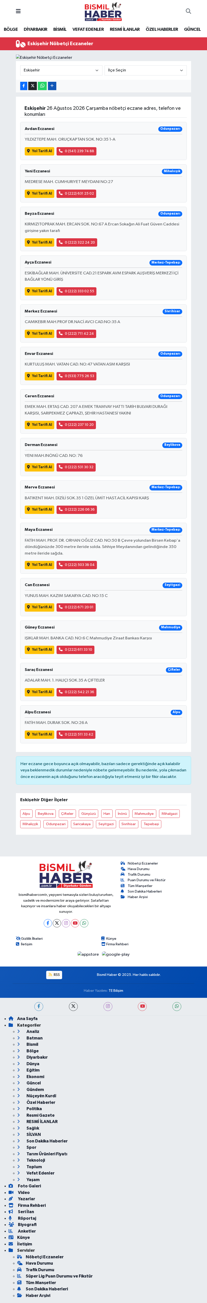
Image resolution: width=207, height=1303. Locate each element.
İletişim (26, 944)
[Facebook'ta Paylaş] (23, 86)
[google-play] (116, 954)
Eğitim (33, 1070)
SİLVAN (33, 1134)
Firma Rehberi (117, 944)
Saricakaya (82, 824)
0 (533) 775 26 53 (79, 376)
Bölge (32, 1051)
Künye (111, 939)
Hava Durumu (138, 869)
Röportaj (26, 1218)
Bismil (32, 1044)
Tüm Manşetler (140, 886)
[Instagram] (66, 923)
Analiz (32, 1031)
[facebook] (38, 1006)
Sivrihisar (128, 824)
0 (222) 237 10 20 (79, 425)
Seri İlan (25, 1212)
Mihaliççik (30, 824)
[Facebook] (48, 923)
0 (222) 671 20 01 (79, 607)
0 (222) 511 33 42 (79, 734)
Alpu (26, 814)
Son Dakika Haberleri (145, 891)
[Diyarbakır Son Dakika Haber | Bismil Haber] (103, 11)
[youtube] (142, 1006)
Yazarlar (26, 1199)
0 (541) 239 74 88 (79, 151)
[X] (57, 923)
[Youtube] (75, 923)
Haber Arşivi (138, 897)
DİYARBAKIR (35, 29)
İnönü (122, 814)
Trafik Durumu (139, 874)
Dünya (32, 1064)
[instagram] (108, 1006)
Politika (34, 1109)
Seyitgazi (106, 824)
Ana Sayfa (27, 1019)
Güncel (33, 1083)
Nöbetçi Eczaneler (143, 863)
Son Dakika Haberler (47, 1141)
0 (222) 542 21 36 (79, 692)
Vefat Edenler (40, 1173)
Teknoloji (35, 1160)
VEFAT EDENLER (88, 29)
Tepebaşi (151, 824)
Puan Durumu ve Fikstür (147, 880)
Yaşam (33, 1180)
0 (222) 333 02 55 (79, 291)
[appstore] (88, 954)
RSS (56, 975)
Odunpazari (56, 824)
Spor (31, 1147)
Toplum (34, 1167)
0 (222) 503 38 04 (80, 565)
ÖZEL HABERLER (162, 29)
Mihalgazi (169, 814)
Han (107, 814)
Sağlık (32, 1128)
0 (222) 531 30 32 (79, 467)
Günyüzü (88, 814)
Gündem (35, 1089)
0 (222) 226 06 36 (80, 509)
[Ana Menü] (18, 11)
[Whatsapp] (84, 923)
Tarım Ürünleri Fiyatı (46, 1154)
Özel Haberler (40, 1102)
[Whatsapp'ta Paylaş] (42, 86)
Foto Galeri (29, 1186)
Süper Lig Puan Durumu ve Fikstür (59, 1276)
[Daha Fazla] (52, 86)
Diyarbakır (37, 1057)
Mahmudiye (144, 814)
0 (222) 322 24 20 (80, 242)
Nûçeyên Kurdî (41, 1096)
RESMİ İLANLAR (125, 29)
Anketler (26, 1231)
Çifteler (67, 814)
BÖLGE (11, 29)
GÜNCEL (192, 29)
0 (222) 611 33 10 (78, 650)
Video (23, 1192)
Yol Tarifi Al (42, 151)
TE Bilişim (116, 991)
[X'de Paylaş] (32, 86)
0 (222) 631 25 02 (79, 193)
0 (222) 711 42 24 (79, 333)
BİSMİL (59, 29)
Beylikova (46, 814)
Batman (34, 1038)
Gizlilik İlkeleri (32, 939)
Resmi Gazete (40, 1115)
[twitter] (73, 1006)
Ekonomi (35, 1077)
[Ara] (188, 11)
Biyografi (27, 1224)
